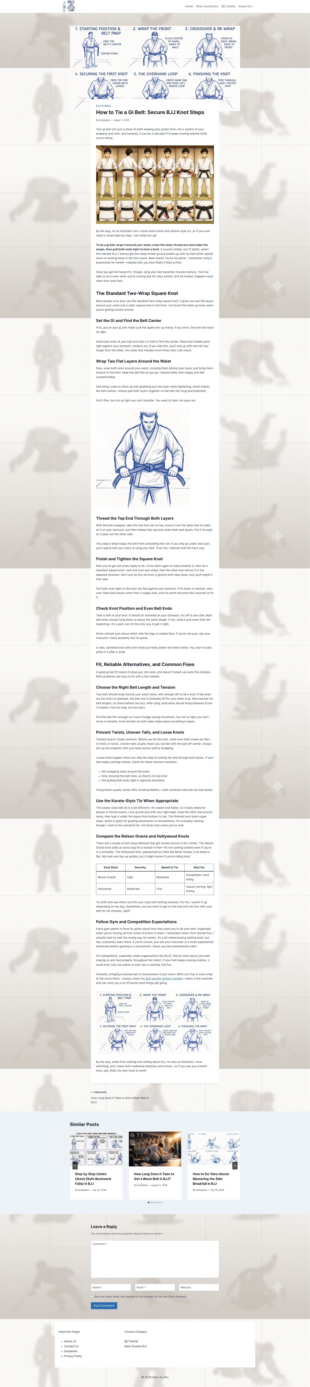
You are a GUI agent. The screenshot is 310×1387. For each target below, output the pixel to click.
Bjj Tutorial (228, 6)
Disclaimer (71, 1351)
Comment (99, 1244)
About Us (70, 1341)
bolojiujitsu (104, 120)
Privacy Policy (73, 1356)
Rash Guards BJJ (207, 6)
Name (97, 1287)
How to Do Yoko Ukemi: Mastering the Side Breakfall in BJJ (211, 1179)
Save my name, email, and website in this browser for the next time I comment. (140, 1296)
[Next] (235, 1165)
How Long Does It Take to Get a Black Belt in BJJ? (120, 1097)
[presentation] (96, 1149)
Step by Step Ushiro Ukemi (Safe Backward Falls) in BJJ (93, 1179)
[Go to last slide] (75, 1165)
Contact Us (71, 1346)
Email (141, 1287)
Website (186, 1287)
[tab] (148, 1202)
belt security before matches (164, 978)
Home (189, 6)
